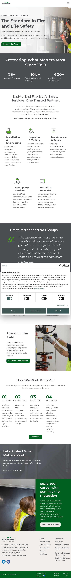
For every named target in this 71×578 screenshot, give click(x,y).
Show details (61, 305)
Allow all (58, 311)
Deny (13, 311)
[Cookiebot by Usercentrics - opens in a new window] (61, 265)
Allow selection (35, 311)
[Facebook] (8, 562)
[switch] (26, 298)
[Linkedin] (4, 562)
